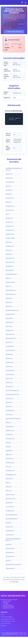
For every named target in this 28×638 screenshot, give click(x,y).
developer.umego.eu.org (12, 310)
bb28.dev (8, 278)
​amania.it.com (9, 458)
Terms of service (23, 634)
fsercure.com (9, 342)
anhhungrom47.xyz (10, 290)
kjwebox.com (9, 174)
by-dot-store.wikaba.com (12, 390)
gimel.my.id (8, 302)
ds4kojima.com (9, 552)
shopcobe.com (9, 226)
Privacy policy (16, 634)
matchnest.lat (9, 478)
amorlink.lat (9, 544)
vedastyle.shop (9, 534)
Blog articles (3, 625)
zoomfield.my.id (10, 346)
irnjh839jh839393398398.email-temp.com (14, 169)
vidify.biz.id (9, 486)
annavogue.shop (10, 438)
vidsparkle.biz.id (10, 530)
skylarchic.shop (10, 234)
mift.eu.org (8, 490)
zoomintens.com (10, 470)
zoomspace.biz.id (10, 370)
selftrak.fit (8, 202)
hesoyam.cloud (9, 210)
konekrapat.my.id (10, 314)
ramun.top (8, 466)
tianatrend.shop (10, 556)
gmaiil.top (8, 560)
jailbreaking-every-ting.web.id (13, 564)
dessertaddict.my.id (11, 474)
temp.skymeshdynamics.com (13, 418)
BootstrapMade (10, 634)
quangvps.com (9, 386)
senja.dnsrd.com (10, 262)
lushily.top (8, 522)
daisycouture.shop (10, 498)
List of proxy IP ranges (5, 623)
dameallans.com (10, 246)
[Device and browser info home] (22, 2)
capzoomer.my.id (10, 494)
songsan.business (10, 282)
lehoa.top (8, 482)
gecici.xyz (8, 186)
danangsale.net (10, 270)
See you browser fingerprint (7, 616)
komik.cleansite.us (10, 350)
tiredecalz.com (9, 398)
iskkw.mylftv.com (10, 334)
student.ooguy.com (11, 294)
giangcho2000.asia (11, 338)
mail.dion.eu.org (10, 462)
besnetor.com (9, 218)
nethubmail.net (9, 322)
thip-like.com (9, 358)
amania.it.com (9, 178)
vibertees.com (9, 526)
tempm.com (21, 24)
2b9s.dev (8, 422)
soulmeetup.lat (9, 426)
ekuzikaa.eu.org (10, 206)
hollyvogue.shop (10, 548)
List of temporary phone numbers (8, 621)
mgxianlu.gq (9, 190)
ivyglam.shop (9, 366)
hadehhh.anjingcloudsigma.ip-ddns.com (13, 539)
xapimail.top (9, 298)
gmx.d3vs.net (9, 222)
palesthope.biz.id (10, 568)
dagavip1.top (9, 382)
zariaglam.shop (9, 330)
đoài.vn (8, 214)
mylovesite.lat (9, 318)
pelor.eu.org (9, 326)
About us (3, 614)
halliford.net (9, 454)
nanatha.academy (10, 238)
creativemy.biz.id (10, 182)
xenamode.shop (10, 230)
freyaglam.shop (10, 510)
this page (15, 581)
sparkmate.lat (9, 502)
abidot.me (8, 286)
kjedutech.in (9, 406)
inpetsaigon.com (10, 258)
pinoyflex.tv (9, 194)
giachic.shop (9, 402)
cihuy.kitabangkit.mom (11, 514)
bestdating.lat (9, 266)
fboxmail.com (9, 414)
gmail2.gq (8, 446)
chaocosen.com (10, 198)
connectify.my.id (10, 410)
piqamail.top (9, 254)
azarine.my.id (9, 434)
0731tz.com (9, 250)
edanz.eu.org (9, 378)
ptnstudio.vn (9, 306)
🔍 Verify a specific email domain (14, 31)
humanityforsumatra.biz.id (12, 394)
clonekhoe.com (9, 362)
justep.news (9, 242)
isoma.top (8, 442)
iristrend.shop (9, 354)
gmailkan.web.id (10, 430)
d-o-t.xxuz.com (10, 506)
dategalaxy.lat (9, 450)
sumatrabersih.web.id (11, 274)
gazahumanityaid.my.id (11, 518)
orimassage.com (10, 374)
